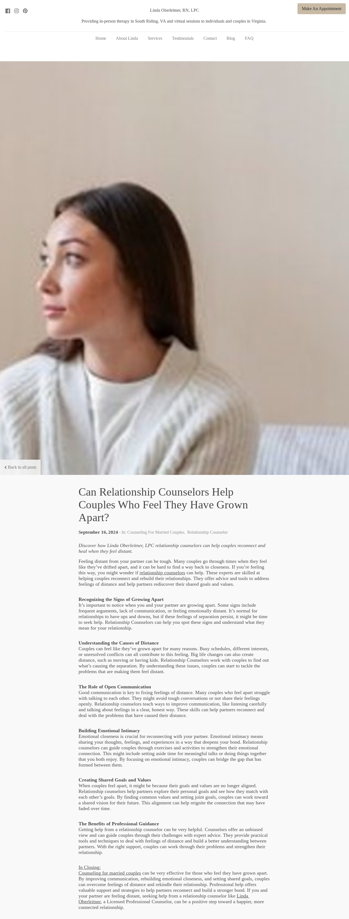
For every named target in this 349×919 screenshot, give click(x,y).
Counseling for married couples (110, 873)
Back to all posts (22, 467)
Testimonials (183, 38)
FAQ (249, 38)
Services (155, 38)
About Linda (127, 38)
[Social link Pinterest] (25, 11)
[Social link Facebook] (7, 11)
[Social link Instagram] (16, 11)
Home (100, 38)
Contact (210, 38)
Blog (231, 38)
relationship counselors (162, 572)
